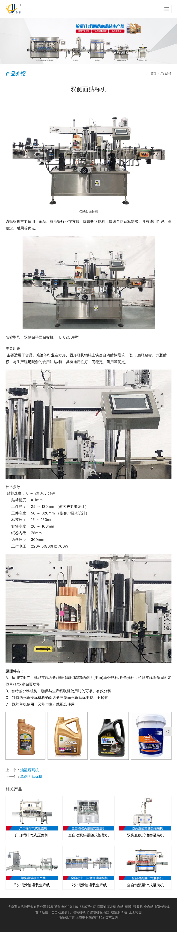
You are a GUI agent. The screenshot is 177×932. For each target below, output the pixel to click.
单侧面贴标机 (31, 776)
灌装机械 (79, 912)
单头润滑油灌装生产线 (31, 885)
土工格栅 (135, 912)
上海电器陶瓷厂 (87, 917)
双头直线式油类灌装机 (145, 835)
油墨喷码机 (29, 770)
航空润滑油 (119, 912)
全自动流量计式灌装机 (145, 885)
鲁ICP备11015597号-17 (78, 907)
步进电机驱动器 (98, 912)
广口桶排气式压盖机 (31, 835)
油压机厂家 (67, 917)
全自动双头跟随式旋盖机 (88, 835)
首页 (153, 73)
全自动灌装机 (61, 912)
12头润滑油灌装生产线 (88, 885)
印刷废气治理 (108, 917)
